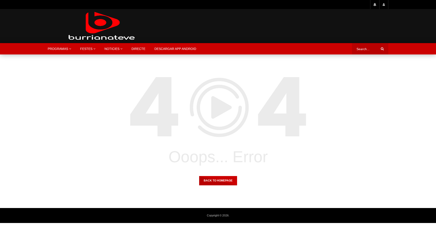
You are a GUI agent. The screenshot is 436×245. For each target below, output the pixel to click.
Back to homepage (218, 180)
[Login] (383, 4)
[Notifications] (374, 4)
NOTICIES (111, 49)
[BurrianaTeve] (102, 26)
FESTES (86, 49)
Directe (138, 49)
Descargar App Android (175, 49)
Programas (58, 49)
